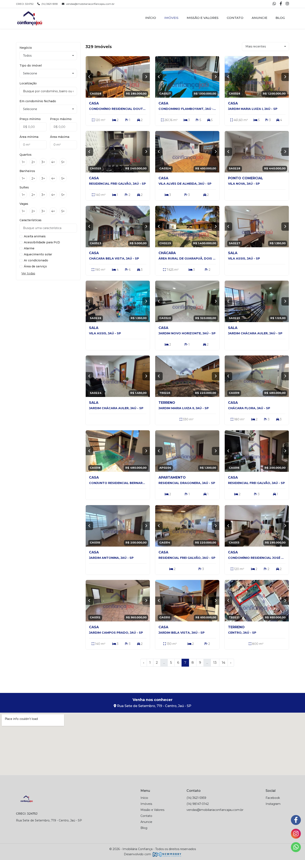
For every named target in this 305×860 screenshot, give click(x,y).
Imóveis (171, 18)
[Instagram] (287, 4)
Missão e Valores (202, 18)
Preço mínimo (30, 119)
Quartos (26, 154)
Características (30, 220)
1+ (23, 162)
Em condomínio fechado (38, 101)
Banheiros (27, 171)
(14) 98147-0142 (198, 804)
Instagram (273, 804)
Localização (28, 83)
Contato (235, 18)
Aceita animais (35, 236)
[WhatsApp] (275, 4)
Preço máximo (61, 119)
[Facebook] (281, 4)
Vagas (24, 204)
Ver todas (28, 273)
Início (150, 18)
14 (223, 663)
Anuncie (259, 18)
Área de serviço (35, 266)
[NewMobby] (166, 854)
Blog (280, 18)
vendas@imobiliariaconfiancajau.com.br (90, 3)
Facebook (273, 798)
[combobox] (48, 91)
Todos (27, 55)
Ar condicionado (36, 260)
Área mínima (29, 137)
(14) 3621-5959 (49, 3)
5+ (63, 162)
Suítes (24, 187)
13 (215, 663)
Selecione (30, 73)
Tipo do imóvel (31, 65)
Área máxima (59, 137)
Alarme (29, 248)
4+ (53, 162)
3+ (43, 162)
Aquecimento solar (38, 254)
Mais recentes (255, 46)
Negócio (26, 48)
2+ (33, 162)
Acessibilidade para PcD (42, 242)
